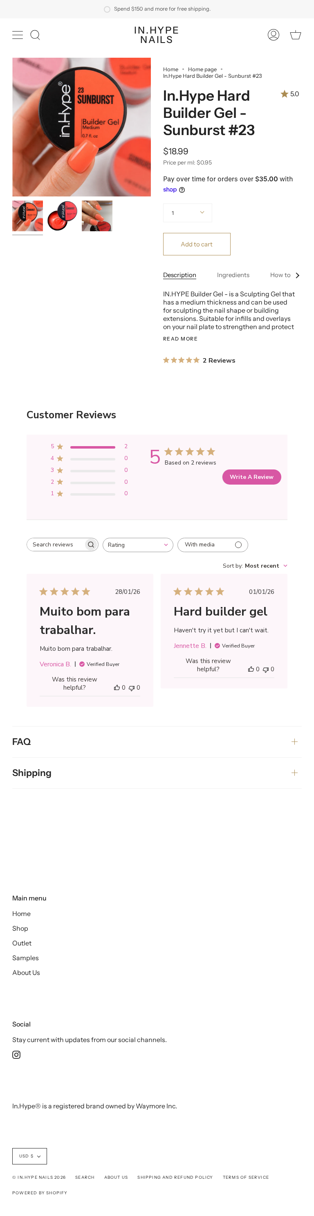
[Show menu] (18, 35)
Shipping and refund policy (175, 1177)
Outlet (21, 943)
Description (179, 275)
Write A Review (252, 477)
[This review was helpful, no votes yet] (117, 688)
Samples (25, 958)
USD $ (26, 1156)
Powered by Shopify (40, 1193)
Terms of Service (246, 1177)
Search (84, 1177)
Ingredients (233, 275)
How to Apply (289, 275)
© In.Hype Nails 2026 (39, 1177)
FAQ (21, 741)
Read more (180, 338)
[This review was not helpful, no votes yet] (132, 688)
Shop (20, 928)
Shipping (32, 772)
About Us (26, 972)
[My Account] (273, 34)
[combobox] (138, 545)
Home (170, 69)
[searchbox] (55, 544)
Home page (202, 69)
